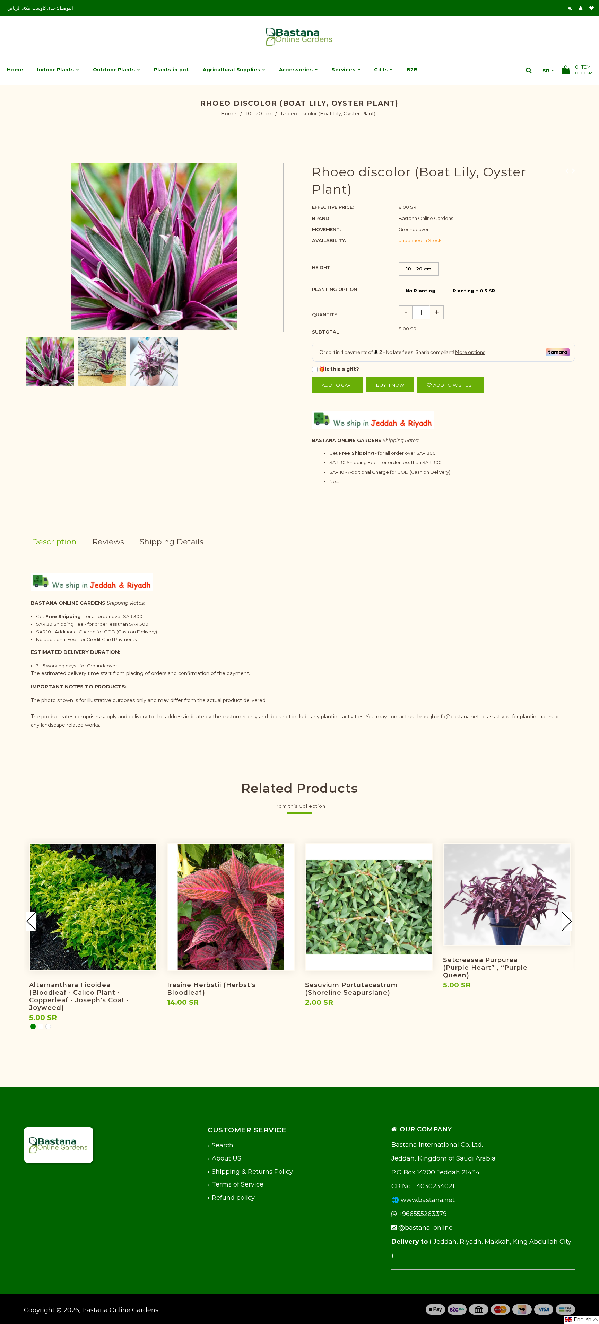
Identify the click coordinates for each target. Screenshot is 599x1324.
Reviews (108, 542)
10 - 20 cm (258, 113)
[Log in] (570, 8)
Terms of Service (237, 1184)
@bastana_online (425, 1228)
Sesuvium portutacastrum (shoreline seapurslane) (351, 988)
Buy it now (390, 385)
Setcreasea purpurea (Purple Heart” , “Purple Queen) (485, 967)
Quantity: (325, 314)
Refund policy (233, 1197)
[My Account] (582, 8)
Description (54, 542)
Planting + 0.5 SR (474, 290)
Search (222, 1145)
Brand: (321, 218)
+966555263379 (422, 1214)
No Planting (420, 290)
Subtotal (325, 332)
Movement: (326, 229)
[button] (581, 1320)
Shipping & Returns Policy (252, 1171)
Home (228, 113)
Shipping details (171, 542)
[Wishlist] (591, 8)
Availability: (329, 240)
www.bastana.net (428, 1200)
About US (226, 1158)
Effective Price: (333, 207)
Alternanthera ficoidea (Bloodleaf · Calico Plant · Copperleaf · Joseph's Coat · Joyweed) (79, 996)
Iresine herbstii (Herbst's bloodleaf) (211, 988)
